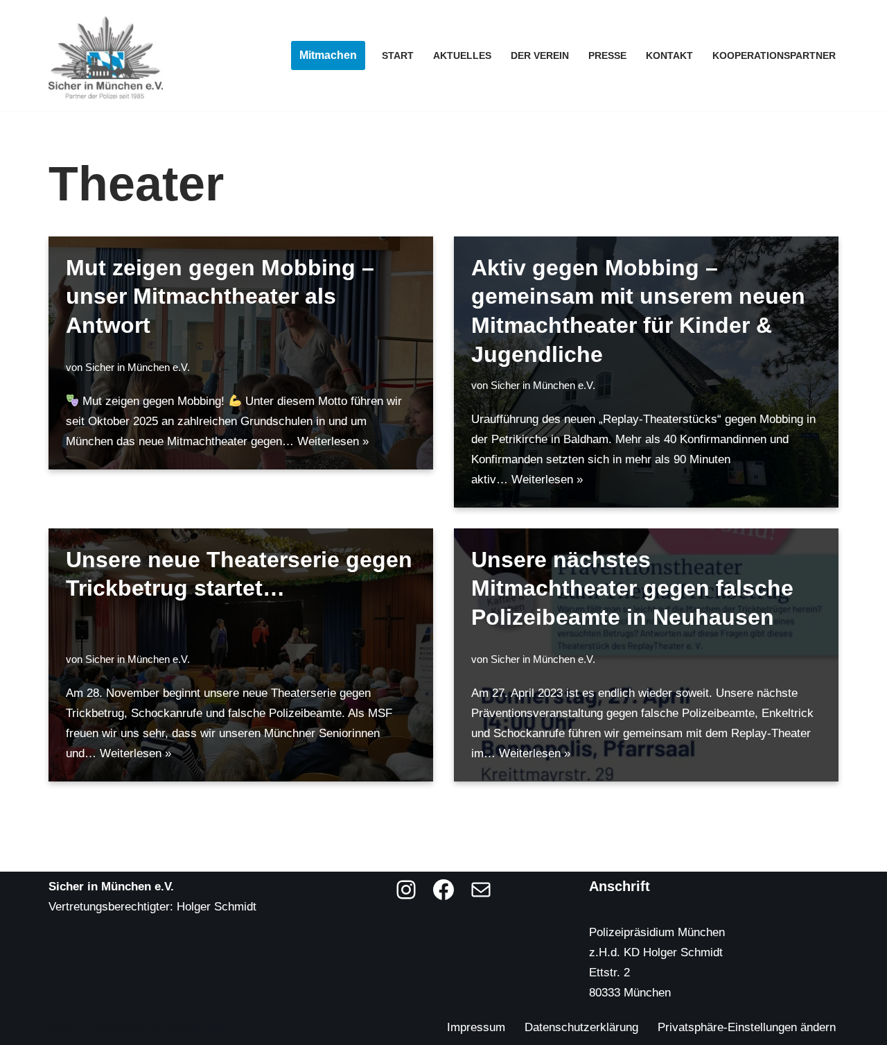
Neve (62, 1026)
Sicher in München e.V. (137, 367)
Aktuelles (462, 56)
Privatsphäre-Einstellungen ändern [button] (747, 1027)
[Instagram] (406, 889)
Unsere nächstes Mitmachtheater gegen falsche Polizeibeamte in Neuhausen (632, 588)
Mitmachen (328, 55)
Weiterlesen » (333, 441)
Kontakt (669, 56)
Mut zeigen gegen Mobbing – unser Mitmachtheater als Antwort (220, 296)
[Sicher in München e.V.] (106, 55)
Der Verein (540, 56)
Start (398, 56)
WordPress (197, 1026)
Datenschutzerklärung (581, 1027)
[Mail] (480, 889)
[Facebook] (443, 889)
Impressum (476, 1027)
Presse (607, 56)
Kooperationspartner (774, 56)
